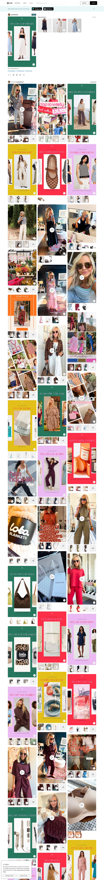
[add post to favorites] (33, 64)
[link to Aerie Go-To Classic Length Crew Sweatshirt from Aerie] (11, 741)
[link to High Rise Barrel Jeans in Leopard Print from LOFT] (25, 199)
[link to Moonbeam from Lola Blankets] (25, 560)
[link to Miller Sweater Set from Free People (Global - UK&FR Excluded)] (11, 139)
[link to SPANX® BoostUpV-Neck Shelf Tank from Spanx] (78, 246)
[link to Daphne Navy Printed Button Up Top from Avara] (48, 440)
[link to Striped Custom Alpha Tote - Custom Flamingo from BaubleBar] (78, 427)
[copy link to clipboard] (24, 75)
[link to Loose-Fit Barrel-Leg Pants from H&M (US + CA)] (78, 548)
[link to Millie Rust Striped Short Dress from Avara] (55, 440)
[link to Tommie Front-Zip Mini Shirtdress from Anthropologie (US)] (41, 546)
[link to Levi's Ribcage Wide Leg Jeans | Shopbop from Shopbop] (11, 244)
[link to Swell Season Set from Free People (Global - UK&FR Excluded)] (78, 367)
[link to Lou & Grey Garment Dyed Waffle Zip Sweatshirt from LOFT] (18, 334)
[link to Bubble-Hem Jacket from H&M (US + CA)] (55, 380)
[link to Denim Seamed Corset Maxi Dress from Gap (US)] (74, 25)
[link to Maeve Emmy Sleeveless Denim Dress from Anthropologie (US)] (78, 199)
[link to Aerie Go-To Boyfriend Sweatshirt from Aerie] (25, 741)
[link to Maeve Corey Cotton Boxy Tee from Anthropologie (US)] (18, 244)
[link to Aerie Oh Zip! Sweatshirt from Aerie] (18, 741)
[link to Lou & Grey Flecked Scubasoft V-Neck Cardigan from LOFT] (11, 334)
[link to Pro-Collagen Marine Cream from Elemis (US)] (33, 455)
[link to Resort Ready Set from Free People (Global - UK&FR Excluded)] (71, 367)
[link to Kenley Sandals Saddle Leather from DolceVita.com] (48, 319)
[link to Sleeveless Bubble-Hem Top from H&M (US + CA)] (71, 548)
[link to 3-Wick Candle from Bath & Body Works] (71, 488)
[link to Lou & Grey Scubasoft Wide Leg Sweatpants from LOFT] (41, 500)
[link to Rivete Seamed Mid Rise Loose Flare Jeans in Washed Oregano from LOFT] (18, 199)
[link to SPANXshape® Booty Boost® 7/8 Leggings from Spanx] (71, 246)
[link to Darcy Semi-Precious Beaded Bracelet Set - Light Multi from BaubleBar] (71, 427)
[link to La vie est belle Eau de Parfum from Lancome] (71, 729)
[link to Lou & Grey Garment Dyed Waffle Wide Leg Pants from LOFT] (25, 334)
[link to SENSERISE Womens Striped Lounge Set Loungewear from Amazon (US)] (71, 307)
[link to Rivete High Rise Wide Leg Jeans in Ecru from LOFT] (11, 199)
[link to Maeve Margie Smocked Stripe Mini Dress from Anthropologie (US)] (71, 199)
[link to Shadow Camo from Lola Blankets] (48, 847)
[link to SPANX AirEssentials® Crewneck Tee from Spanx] (78, 608)
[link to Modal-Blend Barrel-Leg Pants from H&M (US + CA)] (85, 548)
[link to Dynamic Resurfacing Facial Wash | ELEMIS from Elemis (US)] (25, 455)
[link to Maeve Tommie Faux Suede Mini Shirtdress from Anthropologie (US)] (48, 546)
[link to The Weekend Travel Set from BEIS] (25, 139)
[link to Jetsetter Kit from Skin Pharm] (48, 606)
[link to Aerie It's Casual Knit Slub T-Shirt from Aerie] (85, 774)
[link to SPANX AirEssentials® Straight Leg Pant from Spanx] (71, 608)
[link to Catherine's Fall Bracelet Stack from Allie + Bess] (55, 319)
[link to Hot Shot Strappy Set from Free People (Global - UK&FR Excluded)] (85, 367)
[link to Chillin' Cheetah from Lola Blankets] (25, 681)
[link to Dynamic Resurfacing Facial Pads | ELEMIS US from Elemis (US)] (18, 455)
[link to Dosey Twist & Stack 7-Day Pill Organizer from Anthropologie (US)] (55, 139)
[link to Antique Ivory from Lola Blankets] (11, 681)
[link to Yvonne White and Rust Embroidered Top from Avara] (41, 440)
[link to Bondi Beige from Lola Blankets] (11, 560)
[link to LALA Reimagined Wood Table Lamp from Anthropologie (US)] (55, 727)
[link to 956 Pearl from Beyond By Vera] (41, 319)
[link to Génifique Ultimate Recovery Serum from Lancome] (78, 729)
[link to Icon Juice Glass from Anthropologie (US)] (41, 666)
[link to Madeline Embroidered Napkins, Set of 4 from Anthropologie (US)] (41, 727)
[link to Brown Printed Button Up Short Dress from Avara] (25, 395)
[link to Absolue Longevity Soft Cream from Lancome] (85, 729)
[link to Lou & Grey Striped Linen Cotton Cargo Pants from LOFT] (48, 500)
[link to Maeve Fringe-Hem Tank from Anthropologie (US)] (85, 199)
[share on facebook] (13, 75)
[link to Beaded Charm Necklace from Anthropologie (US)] (55, 546)
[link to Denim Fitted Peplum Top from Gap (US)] (85, 669)
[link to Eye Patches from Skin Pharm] (41, 606)
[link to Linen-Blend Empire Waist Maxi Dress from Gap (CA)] (59, 25)
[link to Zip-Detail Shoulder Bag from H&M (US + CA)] (11, 500)
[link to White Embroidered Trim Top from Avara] (11, 395)
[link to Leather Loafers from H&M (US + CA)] (25, 500)
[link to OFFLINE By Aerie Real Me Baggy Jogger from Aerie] (71, 774)
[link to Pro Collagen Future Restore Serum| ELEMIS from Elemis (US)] (11, 455)
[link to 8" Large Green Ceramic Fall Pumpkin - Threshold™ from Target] (25, 289)
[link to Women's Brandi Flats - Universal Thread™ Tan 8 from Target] (11, 289)
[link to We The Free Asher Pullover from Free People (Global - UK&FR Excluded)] (78, 139)
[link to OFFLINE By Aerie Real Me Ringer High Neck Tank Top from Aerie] (78, 774)
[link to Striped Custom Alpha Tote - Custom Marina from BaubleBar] (85, 427)
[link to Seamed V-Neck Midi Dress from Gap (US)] (45, 25)
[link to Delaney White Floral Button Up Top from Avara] (18, 395)
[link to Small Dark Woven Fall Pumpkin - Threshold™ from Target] (18, 289)
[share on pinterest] (17, 75)
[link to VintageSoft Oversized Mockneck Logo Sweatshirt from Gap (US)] (71, 669)
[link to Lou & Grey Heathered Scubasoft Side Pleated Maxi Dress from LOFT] (63, 500)
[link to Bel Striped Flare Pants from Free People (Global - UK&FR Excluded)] (85, 139)
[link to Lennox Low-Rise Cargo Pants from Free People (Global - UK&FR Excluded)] (71, 139)
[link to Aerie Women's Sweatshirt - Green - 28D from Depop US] (33, 741)
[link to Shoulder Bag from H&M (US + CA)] (18, 500)
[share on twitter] (20, 75)
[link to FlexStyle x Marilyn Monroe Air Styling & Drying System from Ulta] (33, 862)
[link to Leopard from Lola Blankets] (18, 560)
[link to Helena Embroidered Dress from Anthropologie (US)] (41, 259)
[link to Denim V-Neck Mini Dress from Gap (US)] (78, 669)
